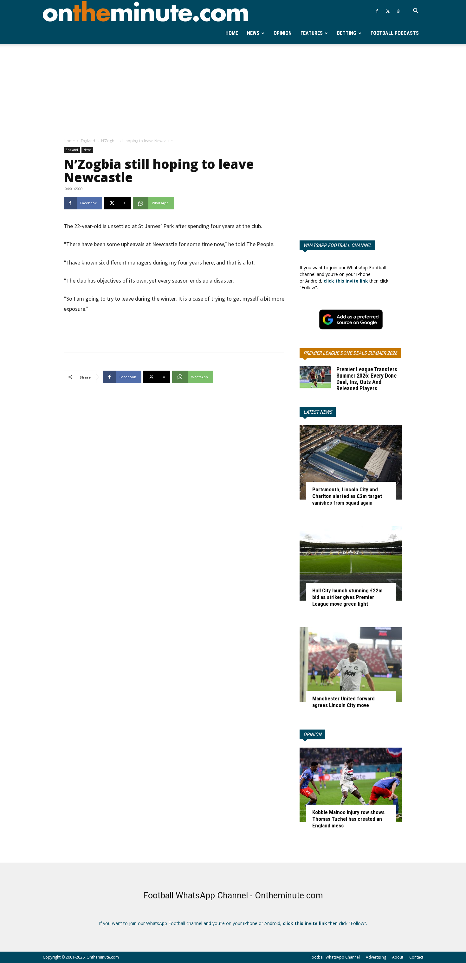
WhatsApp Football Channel (337, 245)
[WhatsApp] (398, 11)
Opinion (283, 33)
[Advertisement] (233, 91)
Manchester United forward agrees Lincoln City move (343, 701)
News (253, 33)
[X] (387, 11)
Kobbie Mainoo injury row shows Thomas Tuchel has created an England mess (348, 819)
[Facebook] (377, 11)
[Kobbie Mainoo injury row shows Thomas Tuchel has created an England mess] (351, 785)
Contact (416, 957)
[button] (415, 12)
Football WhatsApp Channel (335, 957)
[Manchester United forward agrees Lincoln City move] (351, 664)
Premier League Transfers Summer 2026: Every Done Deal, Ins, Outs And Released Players (366, 379)
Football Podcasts (395, 33)
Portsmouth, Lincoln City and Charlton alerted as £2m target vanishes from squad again (347, 496)
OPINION (312, 734)
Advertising (376, 957)
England (88, 140)
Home (231, 33)
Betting (346, 33)
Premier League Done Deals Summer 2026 (350, 353)
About (397, 957)
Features (312, 33)
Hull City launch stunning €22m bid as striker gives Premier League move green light (347, 597)
